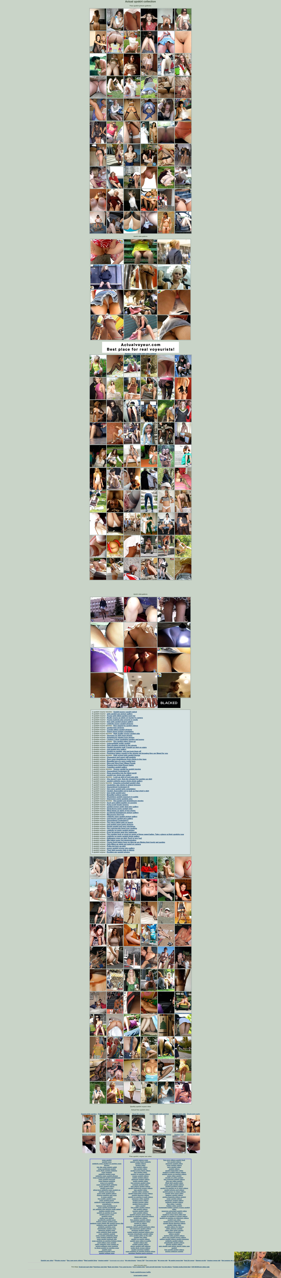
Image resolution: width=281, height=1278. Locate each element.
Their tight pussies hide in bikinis (120, 850)
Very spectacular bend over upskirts (122, 828)
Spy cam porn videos (75, 1260)
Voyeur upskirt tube (140, 1257)
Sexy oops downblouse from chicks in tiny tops (126, 759)
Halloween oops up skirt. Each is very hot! (124, 838)
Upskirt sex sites (47, 1260)
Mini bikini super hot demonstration (121, 840)
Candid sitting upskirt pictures (119, 730)
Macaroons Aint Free (115, 815)
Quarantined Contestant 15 (118, 787)
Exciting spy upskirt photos (118, 852)
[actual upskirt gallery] (183, 97)
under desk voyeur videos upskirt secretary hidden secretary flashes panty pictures (140, 1206)
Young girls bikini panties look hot (121, 716)
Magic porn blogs (113, 1267)
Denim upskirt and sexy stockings (121, 826)
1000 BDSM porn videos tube (200, 1267)
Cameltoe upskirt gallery (117, 767)
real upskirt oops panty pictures (120, 824)
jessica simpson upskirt (174, 1205)
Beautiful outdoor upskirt (117, 795)
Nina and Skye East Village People (121, 763)
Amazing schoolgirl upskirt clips (126, 783)
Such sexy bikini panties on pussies (122, 803)
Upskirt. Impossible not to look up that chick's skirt (128, 791)
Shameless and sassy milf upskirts (121, 757)
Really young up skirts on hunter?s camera (125, 718)
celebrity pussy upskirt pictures (120, 724)
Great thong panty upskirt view (119, 809)
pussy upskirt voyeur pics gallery (121, 848)
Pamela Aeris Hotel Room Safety (120, 765)
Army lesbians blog (139, 1267)
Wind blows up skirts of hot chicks (121, 811)
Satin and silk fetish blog (153, 1267)
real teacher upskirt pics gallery (120, 819)
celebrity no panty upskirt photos (120, 830)
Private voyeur (60, 1260)
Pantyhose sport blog (100, 1267)
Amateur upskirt (103, 1260)
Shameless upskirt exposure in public (122, 797)
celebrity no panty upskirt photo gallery (123, 836)
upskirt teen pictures (115, 728)
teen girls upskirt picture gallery (120, 722)
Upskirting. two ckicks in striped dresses (124, 785)
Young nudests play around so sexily (122, 720)
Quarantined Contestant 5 (117, 820)
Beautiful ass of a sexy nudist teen (121, 761)
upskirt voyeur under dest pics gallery (122, 807)
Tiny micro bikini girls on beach (120, 822)
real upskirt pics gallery (116, 749)
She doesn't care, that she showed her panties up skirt (129, 779)
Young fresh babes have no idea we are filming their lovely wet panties (136, 842)
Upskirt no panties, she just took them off (124, 751)
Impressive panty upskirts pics (119, 799)
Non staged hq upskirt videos (125, 726)
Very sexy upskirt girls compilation (121, 789)
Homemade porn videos (117, 1260)
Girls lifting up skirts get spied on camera (124, 844)
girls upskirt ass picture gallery (119, 714)
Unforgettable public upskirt (118, 743)
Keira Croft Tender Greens (118, 805)
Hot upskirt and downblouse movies (128, 801)
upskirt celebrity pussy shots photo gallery (124, 781)
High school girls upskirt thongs (126, 755)
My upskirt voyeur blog (176, 1260)
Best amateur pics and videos (231, 1260)
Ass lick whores (167, 1267)
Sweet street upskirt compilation (120, 732)
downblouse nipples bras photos (120, 737)
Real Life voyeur (189, 1260)
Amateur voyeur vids (213, 1260)
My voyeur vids (163, 1260)
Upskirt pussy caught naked (125, 712)
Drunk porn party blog (86, 1267)
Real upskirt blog (90, 1260)
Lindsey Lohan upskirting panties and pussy (125, 739)
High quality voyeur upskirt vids (126, 734)
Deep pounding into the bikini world (122, 773)
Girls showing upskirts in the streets (122, 745)
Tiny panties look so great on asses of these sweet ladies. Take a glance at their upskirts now (145, 834)
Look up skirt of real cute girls (125, 777)
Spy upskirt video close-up (124, 741)
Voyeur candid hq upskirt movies (127, 769)
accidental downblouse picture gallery (123, 813)
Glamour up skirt (201, 1260)
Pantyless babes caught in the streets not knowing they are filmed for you (137, 753)
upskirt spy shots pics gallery (119, 775)
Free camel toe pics (125, 1267)
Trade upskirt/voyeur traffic (140, 1272)
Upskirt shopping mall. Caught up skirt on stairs (127, 747)
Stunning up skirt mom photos (119, 735)
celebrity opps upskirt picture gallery (122, 817)
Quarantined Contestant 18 (118, 771)
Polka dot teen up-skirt (116, 846)
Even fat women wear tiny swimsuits (122, 832)
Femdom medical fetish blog (181, 1267)
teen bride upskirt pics (116, 793)
